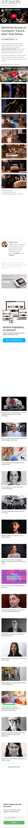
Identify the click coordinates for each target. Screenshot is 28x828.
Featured (16, 264)
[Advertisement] (14, 221)
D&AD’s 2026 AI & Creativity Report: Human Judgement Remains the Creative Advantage (13, 414)
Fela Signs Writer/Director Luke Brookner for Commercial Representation (13, 610)
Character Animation (7, 264)
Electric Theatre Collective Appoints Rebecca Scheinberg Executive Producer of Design (13, 561)
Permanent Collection (9, 5)
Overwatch (4, 268)
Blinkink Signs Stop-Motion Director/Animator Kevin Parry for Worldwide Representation (11, 708)
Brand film (10, 263)
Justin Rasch (18, 266)
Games (21, 264)
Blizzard (12, 266)
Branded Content (18, 263)
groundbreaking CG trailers (9, 49)
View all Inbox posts (14, 767)
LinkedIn (16, 253)
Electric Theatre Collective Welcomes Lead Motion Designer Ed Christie (13, 439)
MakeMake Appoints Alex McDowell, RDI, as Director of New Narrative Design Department (13, 734)
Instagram (11, 255)
